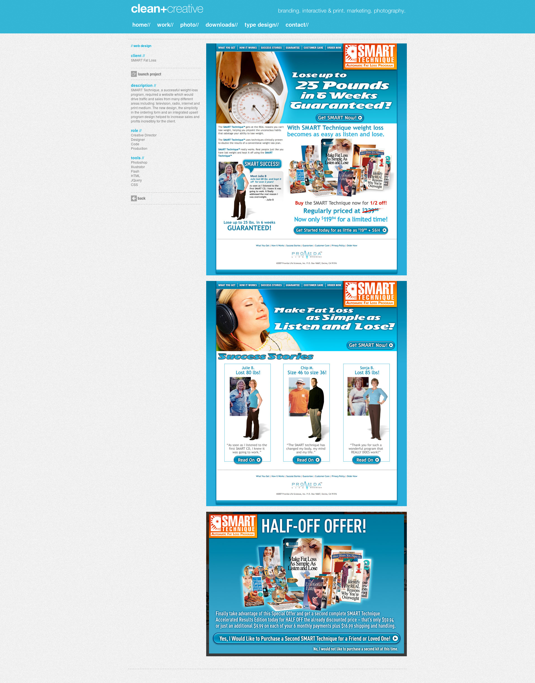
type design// (262, 24)
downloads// (222, 24)
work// (165, 24)
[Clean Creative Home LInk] (168, 8)
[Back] (141, 198)
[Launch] (152, 74)
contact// (297, 24)
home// (141, 24)
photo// (189, 24)
